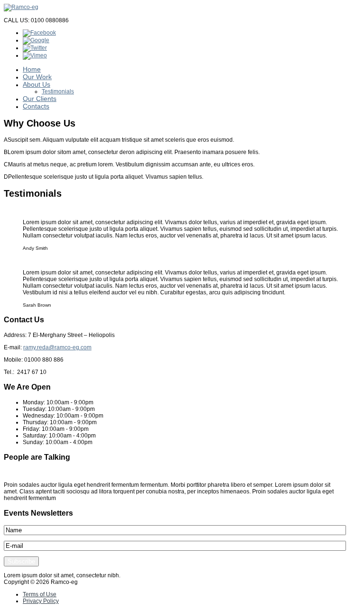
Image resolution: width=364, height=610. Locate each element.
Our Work (37, 77)
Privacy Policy (41, 601)
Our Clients (39, 98)
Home (32, 69)
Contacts (36, 106)
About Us (36, 84)
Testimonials (58, 91)
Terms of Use (39, 594)
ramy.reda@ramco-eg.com (57, 347)
